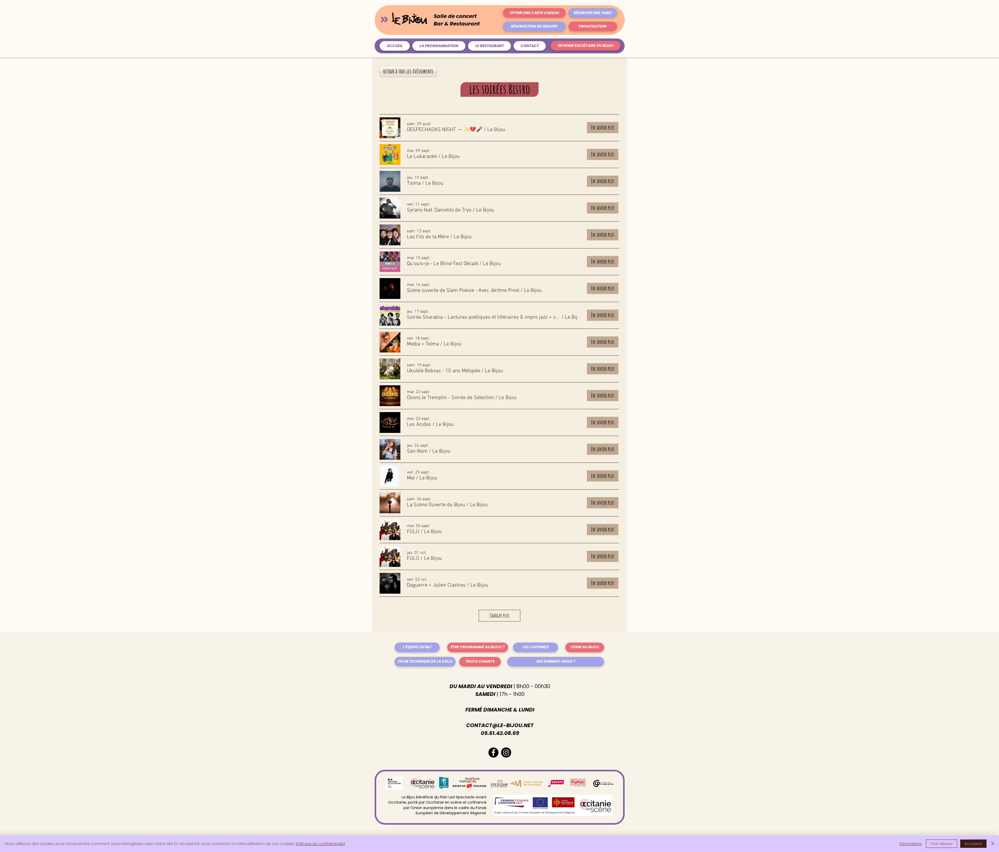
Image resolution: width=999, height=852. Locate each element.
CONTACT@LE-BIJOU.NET (500, 725)
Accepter (973, 843)
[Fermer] (993, 844)
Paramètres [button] (911, 843)
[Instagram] (506, 752)
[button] (445, 129)
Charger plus (499, 615)
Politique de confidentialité (320, 843)
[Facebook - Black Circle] (493, 752)
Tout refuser (941, 843)
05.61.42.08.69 (500, 733)
